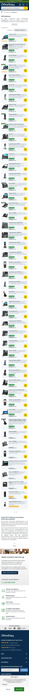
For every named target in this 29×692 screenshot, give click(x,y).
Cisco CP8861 (13, 213)
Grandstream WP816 (15, 173)
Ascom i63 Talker (13, 492)
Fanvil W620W (13, 55)
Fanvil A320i (12, 409)
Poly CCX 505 (12, 350)
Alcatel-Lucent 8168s (15, 400)
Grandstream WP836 (15, 360)
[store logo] (7, 4)
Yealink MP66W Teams (15, 501)
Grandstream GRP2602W (16, 222)
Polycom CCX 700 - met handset (18, 461)
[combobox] (14, 8)
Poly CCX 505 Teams (14, 380)
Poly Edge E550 (13, 331)
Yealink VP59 (12, 193)
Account (19, 4)
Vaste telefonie (7, 12)
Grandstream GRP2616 (15, 252)
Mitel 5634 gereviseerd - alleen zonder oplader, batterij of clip (17, 420)
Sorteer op (10, 30)
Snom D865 (12, 183)
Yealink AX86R (13, 431)
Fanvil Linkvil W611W (14, 75)
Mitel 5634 (12, 291)
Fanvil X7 (11, 134)
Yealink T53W (12, 104)
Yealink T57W (12, 34)
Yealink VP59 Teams (14, 301)
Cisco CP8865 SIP (14, 472)
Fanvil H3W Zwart (13, 203)
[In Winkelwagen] (25, 40)
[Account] (19, 4)
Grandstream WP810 (15, 144)
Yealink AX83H (13, 114)
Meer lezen (14, 24)
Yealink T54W (13, 65)
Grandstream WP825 (15, 242)
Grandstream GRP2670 (15, 321)
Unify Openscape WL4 (15, 451)
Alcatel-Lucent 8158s (15, 262)
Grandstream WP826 (15, 281)
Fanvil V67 (11, 154)
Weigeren (4, 684)
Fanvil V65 (11, 85)
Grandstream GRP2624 (15, 272)
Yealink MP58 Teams (14, 163)
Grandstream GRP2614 (15, 232)
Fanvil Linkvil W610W (14, 370)
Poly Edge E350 (13, 340)
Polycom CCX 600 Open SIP (16, 390)
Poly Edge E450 (13, 311)
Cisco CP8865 (13, 441)
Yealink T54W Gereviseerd (16, 124)
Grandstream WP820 (15, 94)
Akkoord (19, 689)
